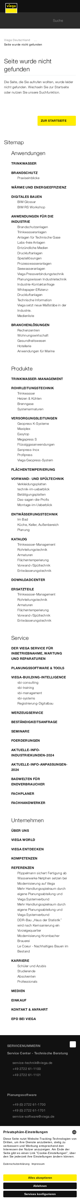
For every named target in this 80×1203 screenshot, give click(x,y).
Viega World (23, 840)
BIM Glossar (26, 202)
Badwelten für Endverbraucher (28, 781)
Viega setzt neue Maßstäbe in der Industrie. (41, 307)
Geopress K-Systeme (33, 423)
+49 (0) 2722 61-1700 (29, 1104)
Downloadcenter (28, 580)
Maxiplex (23, 429)
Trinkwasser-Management (37, 379)
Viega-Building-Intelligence (38, 677)
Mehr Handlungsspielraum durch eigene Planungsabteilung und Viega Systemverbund (41, 893)
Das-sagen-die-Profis (33, 499)
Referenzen (22, 868)
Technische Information (34, 300)
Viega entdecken (27, 849)
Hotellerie (24, 346)
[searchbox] (36, 20)
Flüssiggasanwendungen (36, 444)
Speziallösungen (29, 258)
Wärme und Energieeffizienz (38, 187)
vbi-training (25, 688)
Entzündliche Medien (32, 248)
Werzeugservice (27, 713)
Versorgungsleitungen (34, 418)
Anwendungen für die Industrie (32, 219)
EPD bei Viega (23, 1019)
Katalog (19, 539)
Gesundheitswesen (31, 341)
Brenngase (25, 404)
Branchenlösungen (30, 325)
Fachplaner (22, 794)
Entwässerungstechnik (34, 514)
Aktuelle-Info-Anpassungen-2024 (39, 767)
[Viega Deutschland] (11, 6)
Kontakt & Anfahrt (29, 1009)
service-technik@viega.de (33, 1063)
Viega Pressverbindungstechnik (40, 274)
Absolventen (26, 976)
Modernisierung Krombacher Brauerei (38, 938)
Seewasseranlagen (31, 268)
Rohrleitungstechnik (32, 388)
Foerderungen (25, 740)
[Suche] (73, 20)
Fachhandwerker (28, 803)
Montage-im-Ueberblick (34, 505)
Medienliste (25, 316)
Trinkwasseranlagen (32, 232)
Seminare (20, 731)
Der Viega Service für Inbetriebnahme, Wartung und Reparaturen (36, 653)
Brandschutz (24, 173)
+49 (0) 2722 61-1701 (29, 1110)
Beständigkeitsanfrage (34, 722)
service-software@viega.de (33, 1116)
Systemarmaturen (30, 409)
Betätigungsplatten (31, 494)
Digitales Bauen (26, 197)
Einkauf (18, 1000)
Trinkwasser (24, 163)
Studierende (26, 971)
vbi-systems (26, 698)
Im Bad (22, 519)
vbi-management (29, 693)
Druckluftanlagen (29, 253)
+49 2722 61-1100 (27, 1069)
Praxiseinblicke (28, 178)
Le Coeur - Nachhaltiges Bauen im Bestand (42, 948)
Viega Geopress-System (35, 460)
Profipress (24, 455)
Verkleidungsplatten (32, 484)
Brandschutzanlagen (32, 227)
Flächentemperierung (33, 469)
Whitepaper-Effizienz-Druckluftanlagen (33, 292)
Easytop (23, 434)
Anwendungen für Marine (36, 351)
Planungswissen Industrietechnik (41, 279)
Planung (23, 530)
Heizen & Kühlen (29, 398)
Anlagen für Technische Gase (39, 237)
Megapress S (27, 439)
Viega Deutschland (17, 40)
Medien (18, 991)
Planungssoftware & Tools (37, 668)
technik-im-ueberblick (33, 489)
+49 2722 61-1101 (27, 1075)
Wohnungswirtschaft (32, 335)
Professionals (27, 981)
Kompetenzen (24, 858)
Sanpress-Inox (28, 450)
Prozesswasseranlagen (34, 263)
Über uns (20, 830)
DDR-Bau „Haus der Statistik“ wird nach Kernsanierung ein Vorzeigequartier (39, 925)
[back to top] (73, 1044)
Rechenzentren (28, 330)
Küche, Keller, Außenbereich (38, 525)
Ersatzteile (22, 589)
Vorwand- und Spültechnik (37, 479)
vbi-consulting (28, 682)
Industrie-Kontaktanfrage (36, 284)
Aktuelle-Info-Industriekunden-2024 (32, 752)
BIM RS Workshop (31, 207)
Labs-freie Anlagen (31, 242)
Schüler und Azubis (31, 966)
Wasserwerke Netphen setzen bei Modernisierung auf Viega (42, 880)
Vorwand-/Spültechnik (33, 565)
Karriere (20, 961)
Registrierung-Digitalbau (35, 703)
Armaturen (25, 555)
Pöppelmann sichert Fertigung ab (41, 873)
